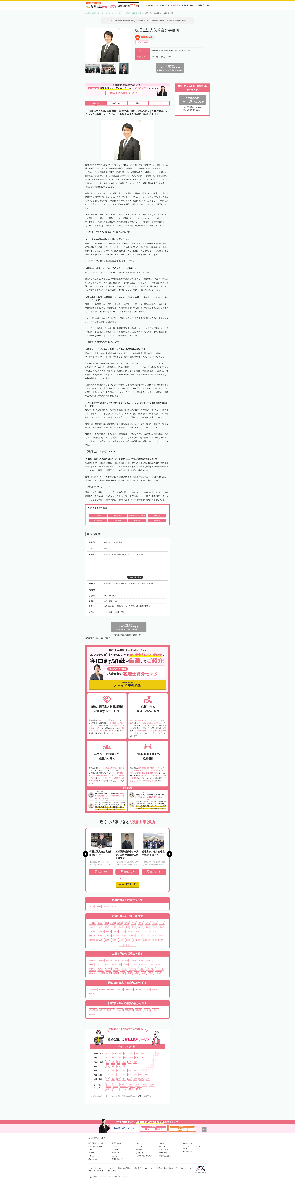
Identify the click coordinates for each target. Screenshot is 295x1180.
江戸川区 (92, 931)
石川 (129, 1062)
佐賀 (113, 1079)
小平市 (154, 936)
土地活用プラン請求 (203, 5)
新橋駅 (91, 964)
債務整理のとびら (118, 1159)
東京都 (91, 906)
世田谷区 (92, 927)
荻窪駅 (115, 973)
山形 (136, 1053)
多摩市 (100, 936)
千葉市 (139, 1089)
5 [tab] (131, 878)
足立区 (155, 927)
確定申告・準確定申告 (106, 989)
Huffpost (115, 1149)
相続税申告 (93, 989)
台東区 (126, 923)
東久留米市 (154, 931)
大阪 (107, 1070)
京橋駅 (148, 960)
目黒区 (155, 923)
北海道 (108, 1053)
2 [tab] (123, 878)
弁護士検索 (165, 5)
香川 (135, 1075)
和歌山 (136, 1070)
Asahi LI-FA (163, 1153)
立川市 (122, 931)
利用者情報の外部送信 (165, 1168)
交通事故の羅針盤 (165, 1156)
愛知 (107, 1066)
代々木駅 (101, 973)
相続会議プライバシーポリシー (144, 1168)
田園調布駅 (132, 969)
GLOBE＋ (139, 1146)
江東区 (141, 923)
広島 (107, 1075)
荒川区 (133, 927)
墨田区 (133, 923)
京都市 (152, 1085)
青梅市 (124, 936)
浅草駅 (158, 964)
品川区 (148, 923)
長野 (118, 1062)
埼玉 (120, 1057)
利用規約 (128, 635)
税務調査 (147, 989)
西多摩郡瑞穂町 (158, 940)
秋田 (125, 1053)
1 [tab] (120, 878)
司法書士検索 (188, 5)
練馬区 (148, 927)
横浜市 (108, 1085)
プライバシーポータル (183, 1168)
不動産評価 (129, 989)
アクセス (159, 103)
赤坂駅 (107, 964)
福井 (135, 1062)
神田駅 (117, 960)
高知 (151, 1075)
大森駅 (141, 969)
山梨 (113, 1062)
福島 (142, 1053)
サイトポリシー (110, 1168)
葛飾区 (162, 927)
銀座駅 (141, 960)
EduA (90, 1149)
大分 (129, 1079)
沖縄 (147, 1079)
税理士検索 (176, 5)
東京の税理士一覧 (127, 884)
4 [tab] (129, 878)
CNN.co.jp (115, 1146)
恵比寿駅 (92, 973)
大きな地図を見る (135, 577)
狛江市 (147, 936)
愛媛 (146, 1075)
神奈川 (114, 1057)
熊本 (124, 1079)
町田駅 (151, 973)
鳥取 (124, 1075)
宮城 (131, 1053)
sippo (137, 1143)
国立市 (139, 936)
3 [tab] (126, 878)
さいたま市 (124, 1089)
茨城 (131, 1057)
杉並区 (114, 927)
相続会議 (162, 1146)
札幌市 (131, 1085)
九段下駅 (101, 960)
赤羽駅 (136, 973)
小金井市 (108, 936)
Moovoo (91, 1153)
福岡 (107, 1079)
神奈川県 (106, 906)
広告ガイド (101, 1171)
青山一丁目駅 (116, 964)
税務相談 (92, 994)
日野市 (91, 940)
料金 (138, 103)
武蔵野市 (130, 931)
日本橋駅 (133, 960)
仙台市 (115, 1089)
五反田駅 (108, 969)
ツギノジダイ (163, 1149)
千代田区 (92, 923)
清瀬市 (107, 940)
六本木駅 (99, 964)
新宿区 (112, 923)
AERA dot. (115, 1153)
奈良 (124, 1070)
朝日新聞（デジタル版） (96, 1143)
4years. (161, 1143)
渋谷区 (100, 927)
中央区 (100, 923)
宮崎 (135, 1079)
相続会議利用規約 (124, 1168)
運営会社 (91, 1171)
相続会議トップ (153, 5)
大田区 (162, 923)
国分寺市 (116, 936)
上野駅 (151, 964)
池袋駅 (122, 973)
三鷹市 (138, 931)
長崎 (118, 1079)
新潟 (107, 1062)
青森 (114, 1053)
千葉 (125, 1057)
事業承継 (138, 989)
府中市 (115, 931)
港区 (106, 923)
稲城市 (161, 936)
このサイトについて (95, 1168)
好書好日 (139, 1149)
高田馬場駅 (142, 964)
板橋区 (141, 927)
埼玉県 (98, 906)
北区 (127, 927)
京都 (118, 1070)
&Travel (99, 1146)
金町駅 (144, 973)
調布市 (145, 931)
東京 (107, 1057)
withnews (91, 1156)
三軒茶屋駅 (149, 969)
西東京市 (92, 936)
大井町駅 (116, 969)
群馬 (142, 1057)
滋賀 (129, 1070)
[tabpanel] (101, 854)
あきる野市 (136, 940)
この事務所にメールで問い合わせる (192, 100)
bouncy (114, 1156)
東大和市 (132, 936)
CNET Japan (116, 1143)
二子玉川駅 (160, 969)
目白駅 (129, 973)
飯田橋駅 (125, 960)
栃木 (136, 1057)
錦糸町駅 (92, 969)
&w (94, 1146)
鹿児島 (141, 1079)
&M (89, 1146)
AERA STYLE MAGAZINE (144, 1156)
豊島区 (121, 927)
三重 (124, 1066)
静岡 (113, 1066)
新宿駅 (125, 964)
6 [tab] (134, 878)
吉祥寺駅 (159, 973)
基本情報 (96, 103)
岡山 (113, 1075)
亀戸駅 (100, 969)
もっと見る (127, 945)
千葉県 (114, 906)
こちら (136, 1096)
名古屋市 (123, 1085)
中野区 (107, 927)
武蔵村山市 (146, 940)
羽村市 (128, 940)
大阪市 (115, 1085)
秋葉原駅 (109, 960)
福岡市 (138, 1085)
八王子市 (101, 931)
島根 (129, 1075)
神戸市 (145, 1085)
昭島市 (114, 940)
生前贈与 (155, 989)
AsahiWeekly (187, 1152)
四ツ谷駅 (133, 964)
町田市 (108, 931)
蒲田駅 (124, 969)
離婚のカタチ (92, 1159)
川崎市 (132, 1089)
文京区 (119, 923)
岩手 (120, 1053)
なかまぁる (139, 1153)
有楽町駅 (92, 960)
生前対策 (120, 989)
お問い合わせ (111, 1171)
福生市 (121, 940)
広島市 (108, 1089)
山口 (118, 1075)
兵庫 (113, 1070)
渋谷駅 (108, 973)
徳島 (140, 1075)
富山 (124, 1062)
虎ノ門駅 (156, 960)
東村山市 (99, 940)
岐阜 (118, 1066)
